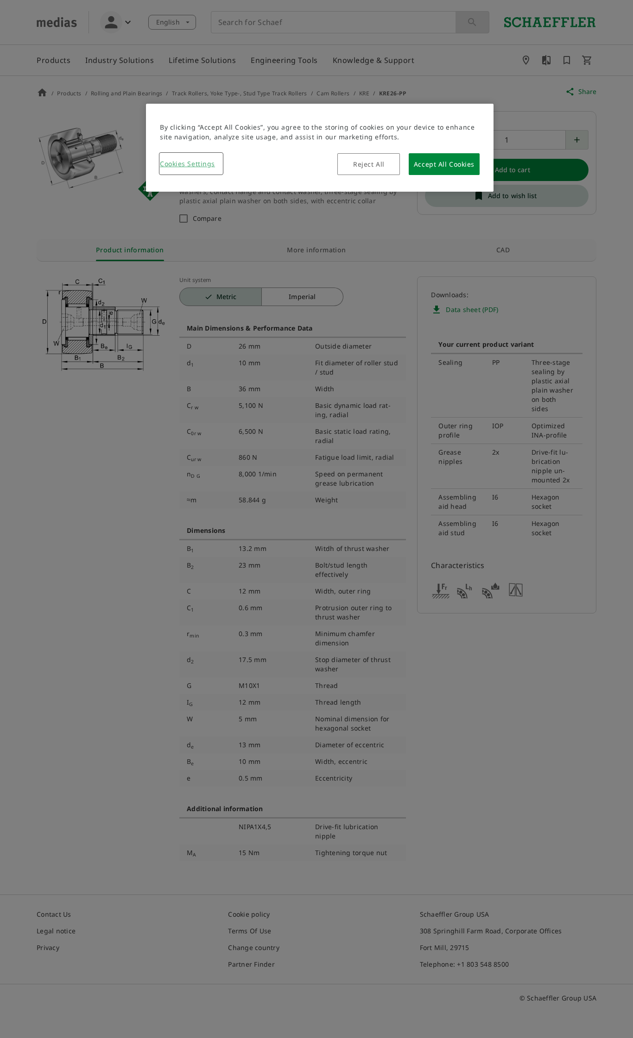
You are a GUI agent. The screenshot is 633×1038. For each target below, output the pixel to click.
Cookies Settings (187, 163)
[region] (320, 148)
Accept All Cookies (444, 164)
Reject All (369, 164)
